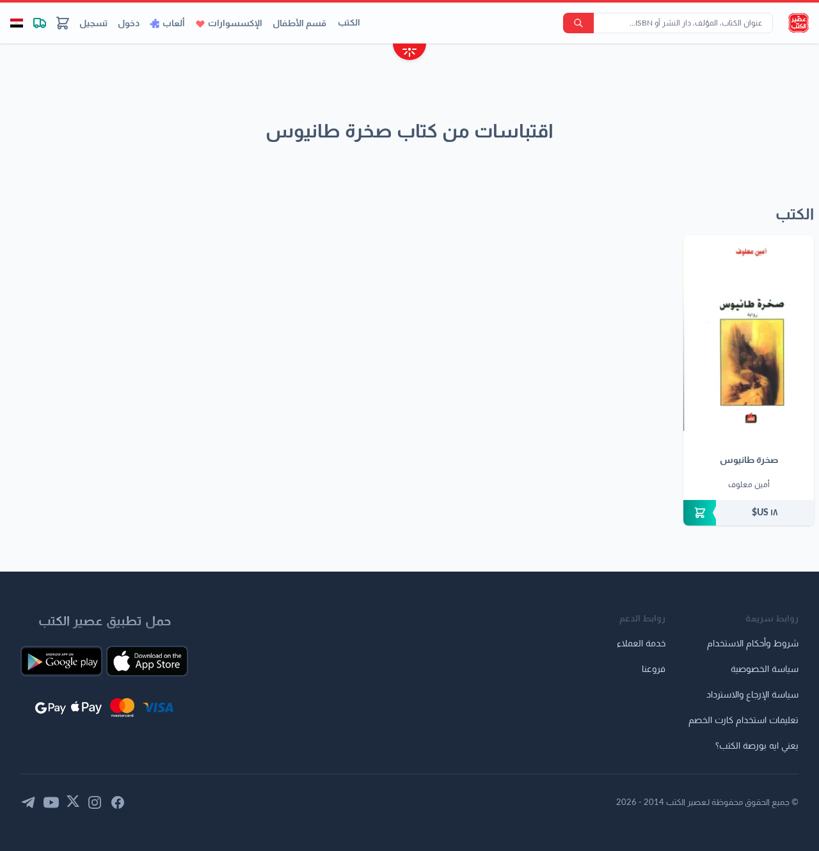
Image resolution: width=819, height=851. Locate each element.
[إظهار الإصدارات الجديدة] (409, 53)
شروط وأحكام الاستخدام (753, 643)
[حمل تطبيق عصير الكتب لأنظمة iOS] (147, 661)
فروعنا (653, 669)
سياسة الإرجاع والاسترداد (752, 695)
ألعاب (174, 23)
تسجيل (93, 23)
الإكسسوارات (235, 23)
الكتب (349, 23)
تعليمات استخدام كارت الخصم (743, 720)
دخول (128, 23)
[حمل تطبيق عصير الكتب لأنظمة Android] (61, 661)
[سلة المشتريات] (63, 23)
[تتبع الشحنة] (40, 23)
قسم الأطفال (299, 23)
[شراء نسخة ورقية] (748, 513)
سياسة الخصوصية (765, 669)
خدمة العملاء (641, 643)
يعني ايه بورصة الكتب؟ (757, 746)
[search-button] (578, 23)
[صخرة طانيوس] (748, 333)
